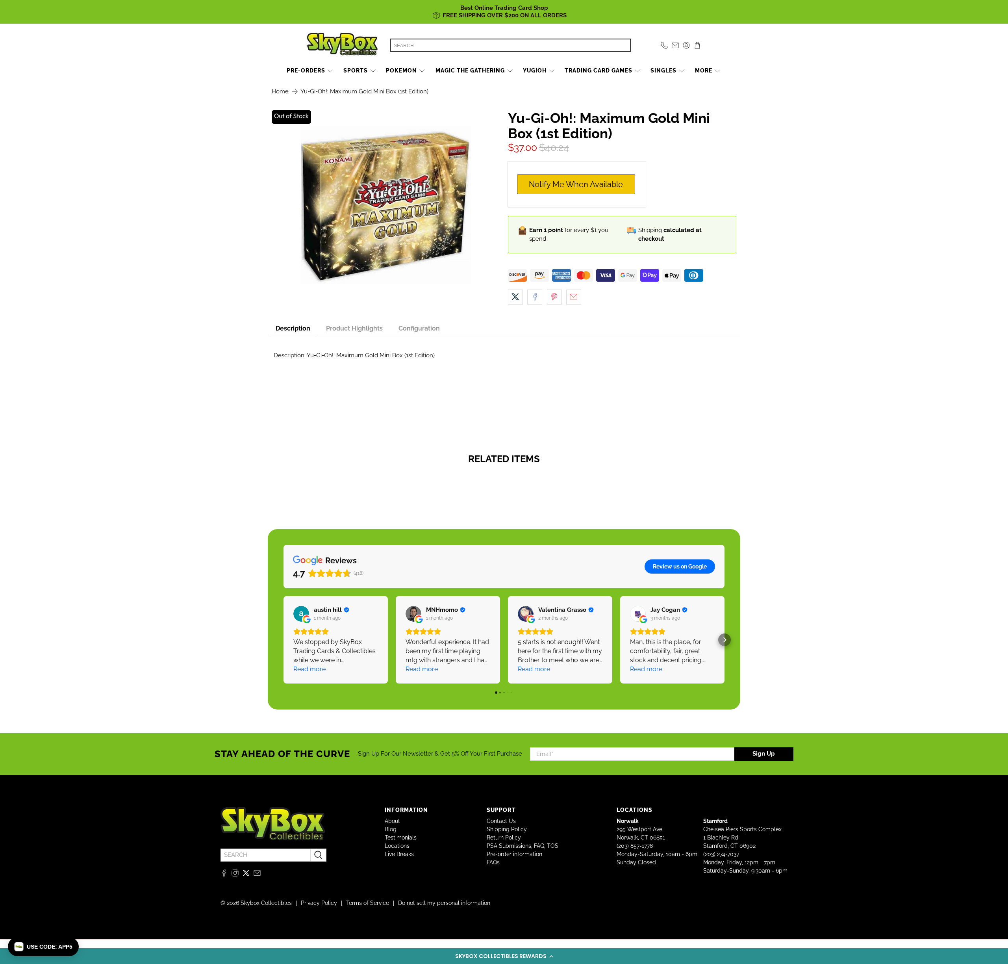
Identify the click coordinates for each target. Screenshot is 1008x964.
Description (293, 328)
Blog (391, 829)
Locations (397, 846)
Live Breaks (399, 854)
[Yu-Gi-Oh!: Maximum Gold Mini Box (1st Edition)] (386, 205)
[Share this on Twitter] (515, 297)
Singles (663, 70)
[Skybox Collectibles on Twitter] (246, 874)
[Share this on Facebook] (534, 297)
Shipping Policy (507, 829)
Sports (355, 70)
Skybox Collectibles (266, 903)
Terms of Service (367, 903)
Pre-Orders (306, 70)
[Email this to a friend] (573, 297)
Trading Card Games (598, 70)
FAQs (493, 862)
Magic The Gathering (470, 70)
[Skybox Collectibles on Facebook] (224, 874)
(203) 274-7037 (721, 854)
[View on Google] (301, 614)
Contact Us (501, 821)
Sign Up (763, 753)
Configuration (419, 328)
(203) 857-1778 (635, 846)
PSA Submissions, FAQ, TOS (522, 846)
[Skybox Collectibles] (342, 45)
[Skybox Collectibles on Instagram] (235, 874)
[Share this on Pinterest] (554, 297)
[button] (504, 956)
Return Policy (504, 837)
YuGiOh (535, 70)
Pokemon (401, 70)
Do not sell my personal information (444, 903)
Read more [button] (309, 669)
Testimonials (401, 837)
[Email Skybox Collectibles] (257, 874)
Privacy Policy (319, 903)
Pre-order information (514, 854)
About (392, 821)
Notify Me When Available (576, 184)
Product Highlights (354, 328)
